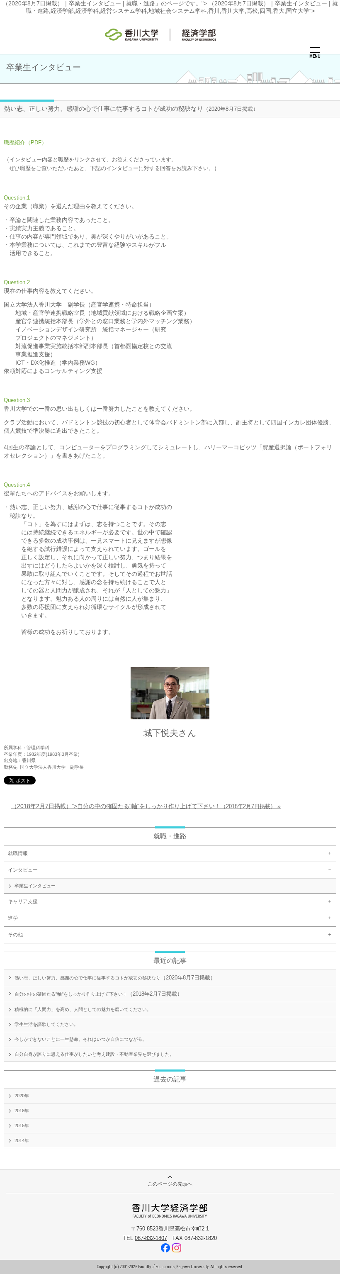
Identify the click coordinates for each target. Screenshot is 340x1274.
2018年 (22, 1110)
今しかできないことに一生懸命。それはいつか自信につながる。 (81, 1039)
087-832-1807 (151, 1238)
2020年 (22, 1095)
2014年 (22, 1140)
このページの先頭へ (170, 1184)
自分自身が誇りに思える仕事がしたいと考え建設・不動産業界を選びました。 (94, 1054)
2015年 (22, 1125)
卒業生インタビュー (35, 885)
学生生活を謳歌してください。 (46, 1024)
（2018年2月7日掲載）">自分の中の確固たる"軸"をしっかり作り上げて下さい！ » (146, 806)
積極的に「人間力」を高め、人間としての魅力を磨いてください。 (83, 1009)
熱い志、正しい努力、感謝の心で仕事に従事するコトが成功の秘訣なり (115, 977)
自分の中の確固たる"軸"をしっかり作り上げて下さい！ (98, 994)
